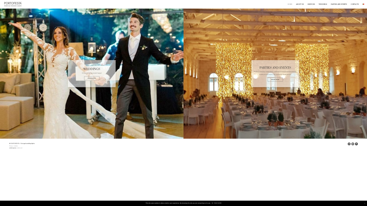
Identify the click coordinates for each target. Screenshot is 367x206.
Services (311, 4)
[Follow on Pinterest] (356, 143)
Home (290, 4)
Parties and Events (339, 4)
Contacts (355, 4)
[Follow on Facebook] (349, 143)
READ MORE (218, 203)
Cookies (16, 146)
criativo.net (19, 148)
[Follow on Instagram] (352, 143)
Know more (92, 78)
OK (212, 203)
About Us (300, 4)
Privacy (11, 146)
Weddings (323, 4)
